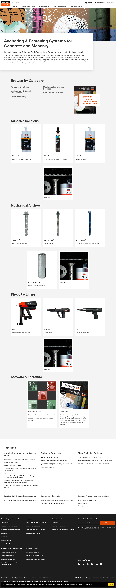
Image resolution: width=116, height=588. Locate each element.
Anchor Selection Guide (11, 462)
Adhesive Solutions (20, 87)
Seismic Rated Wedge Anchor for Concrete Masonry (29, 581)
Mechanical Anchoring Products (53, 88)
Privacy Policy (5, 577)
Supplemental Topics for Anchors (14, 473)
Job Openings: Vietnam (33, 533)
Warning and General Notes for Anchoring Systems (19, 459)
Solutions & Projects (28, 6)
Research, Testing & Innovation (10, 529)
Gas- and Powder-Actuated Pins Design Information (93, 463)
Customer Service (76, 6)
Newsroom (4, 537)
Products (14, 6)
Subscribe (108, 523)
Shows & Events (6, 540)
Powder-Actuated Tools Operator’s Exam (90, 457)
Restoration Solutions (53, 93)
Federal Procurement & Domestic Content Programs (11, 563)
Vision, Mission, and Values (9, 526)
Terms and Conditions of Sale (87, 500)
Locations (4, 533)
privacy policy (95, 528)
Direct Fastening (18, 96)
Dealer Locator (100, 2)
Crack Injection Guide (47, 467)
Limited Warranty (83, 503)
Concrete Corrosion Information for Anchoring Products (57, 500)
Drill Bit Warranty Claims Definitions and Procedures (19, 500)
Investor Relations (6, 544)
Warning (80, 506)
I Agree (111, 584)
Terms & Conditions (44, 577)
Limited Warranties (30, 577)
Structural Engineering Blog (34, 555)
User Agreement (17, 577)
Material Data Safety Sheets (12, 465)
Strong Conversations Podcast (35, 559)
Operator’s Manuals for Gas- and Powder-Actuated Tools (95, 460)
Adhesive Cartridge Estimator (50, 457)
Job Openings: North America (35, 529)
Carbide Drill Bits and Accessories (21, 92)
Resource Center (44, 6)
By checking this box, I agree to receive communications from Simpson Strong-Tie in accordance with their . (97, 528)
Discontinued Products (8, 559)
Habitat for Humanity (58, 526)
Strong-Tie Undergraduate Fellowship (63, 529)
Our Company (5, 522)
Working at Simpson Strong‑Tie (36, 522)
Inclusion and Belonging (33, 526)
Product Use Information (8, 552)
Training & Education (60, 6)
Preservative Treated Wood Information (52, 503)
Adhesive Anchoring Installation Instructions (54, 460)
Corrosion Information (7, 555)
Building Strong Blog (32, 552)
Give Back (55, 522)
